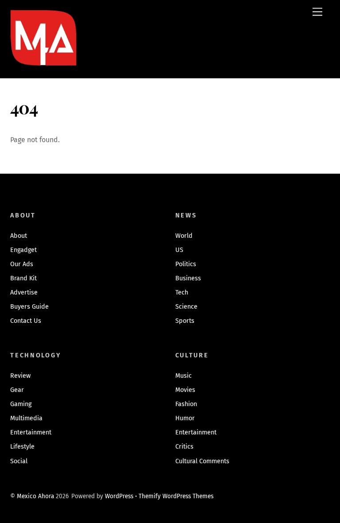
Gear (17, 390)
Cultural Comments (202, 461)
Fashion (186, 404)
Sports (184, 321)
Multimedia (26, 418)
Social (18, 461)
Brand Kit (23, 278)
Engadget (23, 250)
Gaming (20, 404)
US (179, 250)
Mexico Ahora (35, 496)
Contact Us (25, 321)
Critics (184, 446)
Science (186, 306)
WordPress (119, 496)
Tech (181, 292)
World (184, 236)
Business (188, 278)
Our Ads (21, 264)
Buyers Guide (29, 306)
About (18, 236)
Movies (185, 390)
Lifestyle (22, 446)
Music (183, 376)
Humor (185, 418)
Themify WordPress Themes (176, 496)
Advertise (24, 292)
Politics (185, 264)
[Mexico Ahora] (43, 50)
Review (20, 376)
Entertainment (30, 432)
